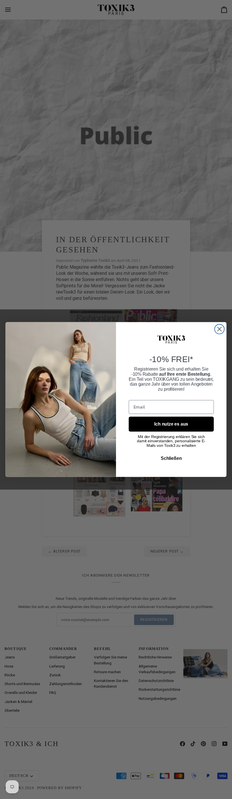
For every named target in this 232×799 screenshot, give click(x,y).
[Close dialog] (219, 329)
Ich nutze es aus (171, 424)
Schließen (171, 458)
